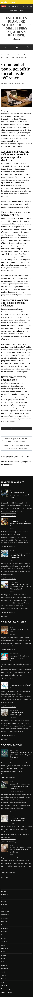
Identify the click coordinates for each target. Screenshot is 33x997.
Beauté (3, 901)
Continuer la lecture (8, 515)
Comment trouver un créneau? (20, 685)
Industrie (4, 931)
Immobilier (14, 582)
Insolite (3, 938)
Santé (12, 550)
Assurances (4, 898)
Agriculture (4, 894)
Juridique (4, 941)
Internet (13, 683)
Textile (3, 982)
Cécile (22, 83)
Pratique (13, 490)
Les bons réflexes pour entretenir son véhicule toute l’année (20, 495)
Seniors (3, 975)
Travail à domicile (6, 992)
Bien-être (4, 904)
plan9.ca (3, 891)
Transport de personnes (8, 989)
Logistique (4, 948)
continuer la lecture (8, 777)
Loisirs (3, 952)
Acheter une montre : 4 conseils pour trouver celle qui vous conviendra (20, 849)
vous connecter (15, 462)
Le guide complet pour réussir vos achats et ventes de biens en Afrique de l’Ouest (20, 586)
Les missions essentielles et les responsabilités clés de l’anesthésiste (20, 555)
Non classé (14, 816)
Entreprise (14, 653)
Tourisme (4, 985)
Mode (12, 627)
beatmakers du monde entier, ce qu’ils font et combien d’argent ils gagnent (21, 754)
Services (3, 979)
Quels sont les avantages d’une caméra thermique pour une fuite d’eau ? (20, 786)
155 (5, 617)
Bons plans (13, 428)
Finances (4, 921)
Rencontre (4, 968)
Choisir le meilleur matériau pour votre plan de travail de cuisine (16, 447)
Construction (5, 914)
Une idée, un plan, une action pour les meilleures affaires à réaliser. (16, 26)
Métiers (3, 955)
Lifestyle (3, 945)
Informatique (5, 925)
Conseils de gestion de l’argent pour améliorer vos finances (15, 440)
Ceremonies (5, 911)
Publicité (4, 965)
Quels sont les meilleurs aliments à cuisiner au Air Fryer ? (20, 523)
